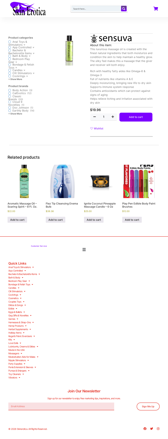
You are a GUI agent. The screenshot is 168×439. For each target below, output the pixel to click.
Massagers (13, 353)
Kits (10, 339)
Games (11, 318)
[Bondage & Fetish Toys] (9, 64)
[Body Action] (9, 90)
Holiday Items (14, 332)
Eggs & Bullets (15, 312)
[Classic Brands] (9, 96)
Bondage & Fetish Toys (19, 284)
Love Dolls (13, 343)
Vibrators (12, 377)
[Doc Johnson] (9, 107)
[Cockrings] (9, 76)
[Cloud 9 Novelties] (9, 102)
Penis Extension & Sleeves (20, 367)
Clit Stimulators (15, 291)
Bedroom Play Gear (17, 281)
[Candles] (9, 70)
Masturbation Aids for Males (21, 356)
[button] (84, 249)
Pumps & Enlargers (17, 370)
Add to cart (136, 117)
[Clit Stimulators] (9, 73)
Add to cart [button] (17, 219)
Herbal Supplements (18, 329)
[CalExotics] (9, 93)
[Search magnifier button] (124, 8)
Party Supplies (15, 363)
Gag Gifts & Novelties (18, 315)
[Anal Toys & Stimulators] (9, 42)
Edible (11, 308)
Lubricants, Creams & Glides (21, 346)
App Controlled (15, 270)
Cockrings (13, 294)
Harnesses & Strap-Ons (19, 322)
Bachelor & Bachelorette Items (22, 274)
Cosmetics (13, 298)
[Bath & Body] (9, 56)
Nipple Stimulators (17, 360)
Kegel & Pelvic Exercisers (20, 336)
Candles (12, 287)
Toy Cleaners (14, 374)
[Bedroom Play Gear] (9, 59)
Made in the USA (16, 350)
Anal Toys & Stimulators (19, 267)
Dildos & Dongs (15, 305)
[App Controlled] (9, 47)
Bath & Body (14, 277)
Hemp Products (15, 325)
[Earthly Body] (9, 110)
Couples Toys (14, 301)
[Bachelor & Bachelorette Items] (9, 50)
